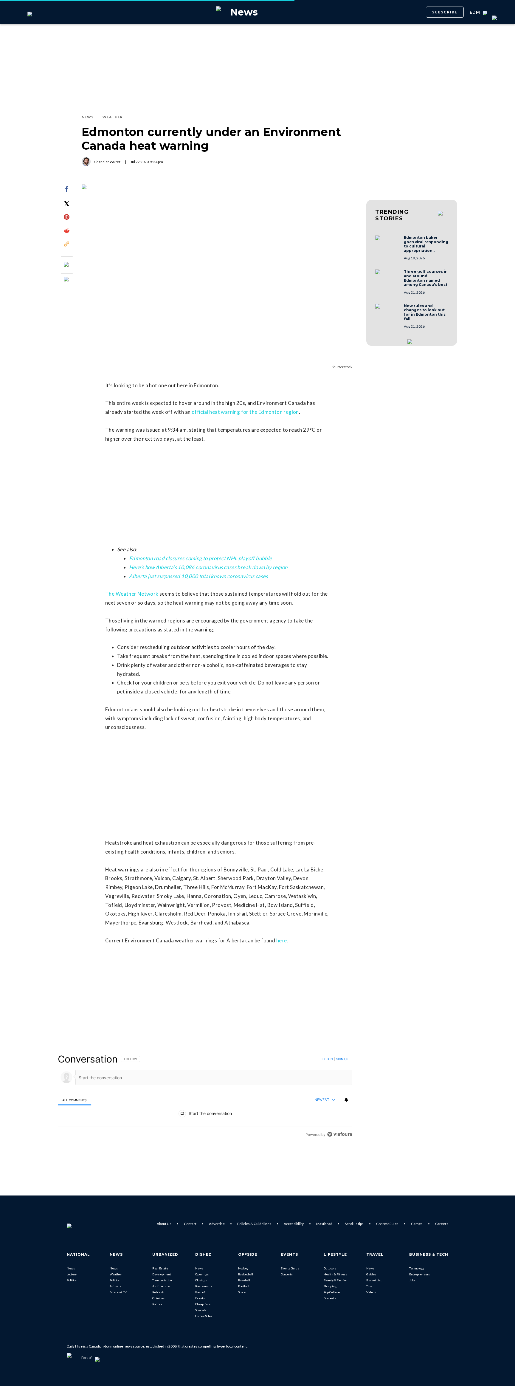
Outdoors (330, 1268)
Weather (116, 1274)
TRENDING (392, 215)
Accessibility (294, 1223)
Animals (115, 1286)
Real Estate (160, 1268)
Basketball (245, 1274)
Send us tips (354, 1223)
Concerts (287, 1274)
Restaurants (203, 1286)
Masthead (324, 1223)
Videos (371, 1292)
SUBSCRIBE (444, 12)
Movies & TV (118, 1292)
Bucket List (374, 1280)
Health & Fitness (335, 1274)
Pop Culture (332, 1292)
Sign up (342, 1059)
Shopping (330, 1286)
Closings (201, 1280)
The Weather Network (132, 594)
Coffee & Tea (203, 1316)
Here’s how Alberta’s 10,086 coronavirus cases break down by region (208, 567)
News (71, 1268)
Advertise (217, 1223)
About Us (164, 1223)
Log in (327, 1059)
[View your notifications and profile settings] (346, 1100)
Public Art (159, 1292)
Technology (416, 1268)
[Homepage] (79, 1223)
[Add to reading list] (67, 280)
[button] (387, 244)
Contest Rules (387, 1223)
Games (417, 1223)
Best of (200, 1292)
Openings (202, 1274)
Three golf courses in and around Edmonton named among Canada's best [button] (426, 278)
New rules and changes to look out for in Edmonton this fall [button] (425, 312)
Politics (72, 1280)
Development (161, 1274)
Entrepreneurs (419, 1274)
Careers (441, 1223)
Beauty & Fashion (336, 1280)
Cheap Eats (202, 1304)
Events (200, 1298)
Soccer (242, 1292)
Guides (371, 1274)
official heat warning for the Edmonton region (245, 412)
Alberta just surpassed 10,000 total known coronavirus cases (198, 576)
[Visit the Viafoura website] (339, 1134)
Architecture (161, 1286)
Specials (200, 1310)
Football (243, 1286)
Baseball (244, 1280)
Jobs (412, 1280)
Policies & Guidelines (254, 1223)
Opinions (158, 1298)
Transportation (162, 1280)
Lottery (72, 1274)
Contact (190, 1223)
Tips (369, 1286)
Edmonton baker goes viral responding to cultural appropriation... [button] (426, 244)
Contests (330, 1298)
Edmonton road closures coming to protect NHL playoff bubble (200, 558)
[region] (205, 1096)
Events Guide (290, 1268)
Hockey (243, 1268)
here (281, 940)
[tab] (74, 1100)
